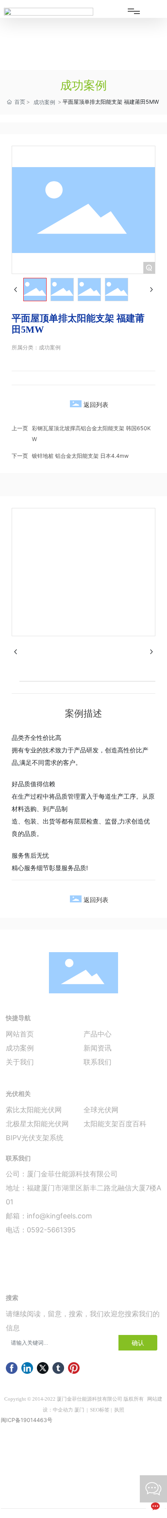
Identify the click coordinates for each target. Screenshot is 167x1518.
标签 (104, 1410)
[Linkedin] (27, 1368)
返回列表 (96, 404)
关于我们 (20, 1062)
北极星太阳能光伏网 (37, 1124)
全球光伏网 (101, 1110)
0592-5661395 (51, 1230)
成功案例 (44, 102)
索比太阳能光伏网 (34, 1110)
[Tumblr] (58, 1368)
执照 (119, 1410)
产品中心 (97, 1034)
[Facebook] (11, 1368)
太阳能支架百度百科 (115, 1124)
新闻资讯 (97, 1048)
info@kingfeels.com (59, 1216)
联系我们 (97, 1062)
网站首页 (20, 1034)
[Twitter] (43, 1368)
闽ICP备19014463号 (26, 1420)
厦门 (79, 1410)
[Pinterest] (74, 1368)
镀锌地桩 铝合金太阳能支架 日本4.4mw (80, 455)
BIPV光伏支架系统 (34, 1138)
